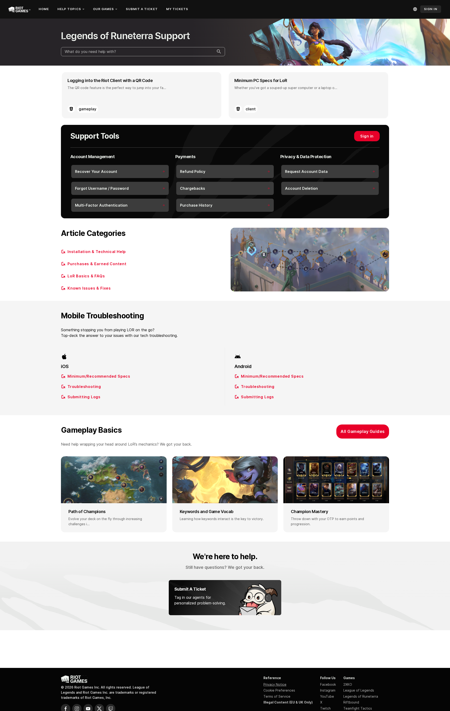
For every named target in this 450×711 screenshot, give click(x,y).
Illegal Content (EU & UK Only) (288, 702)
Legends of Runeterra (360, 696)
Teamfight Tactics (357, 708)
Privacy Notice (274, 684)
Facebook (328, 684)
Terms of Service (276, 696)
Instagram (327, 690)
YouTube (327, 696)
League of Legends (358, 690)
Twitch (325, 708)
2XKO (347, 684)
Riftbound (351, 702)
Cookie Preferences (279, 690)
